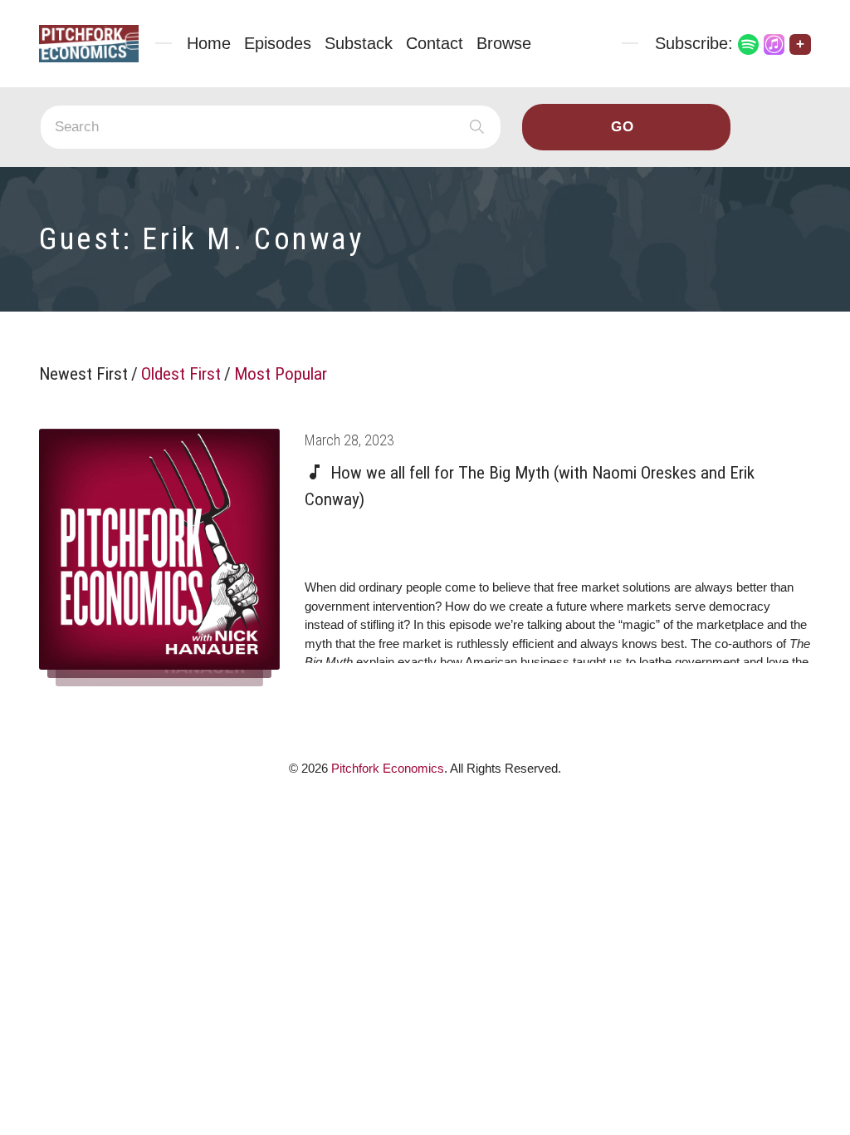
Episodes (277, 43)
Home (209, 43)
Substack (359, 43)
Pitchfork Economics (387, 768)
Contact (434, 43)
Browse (503, 43)
